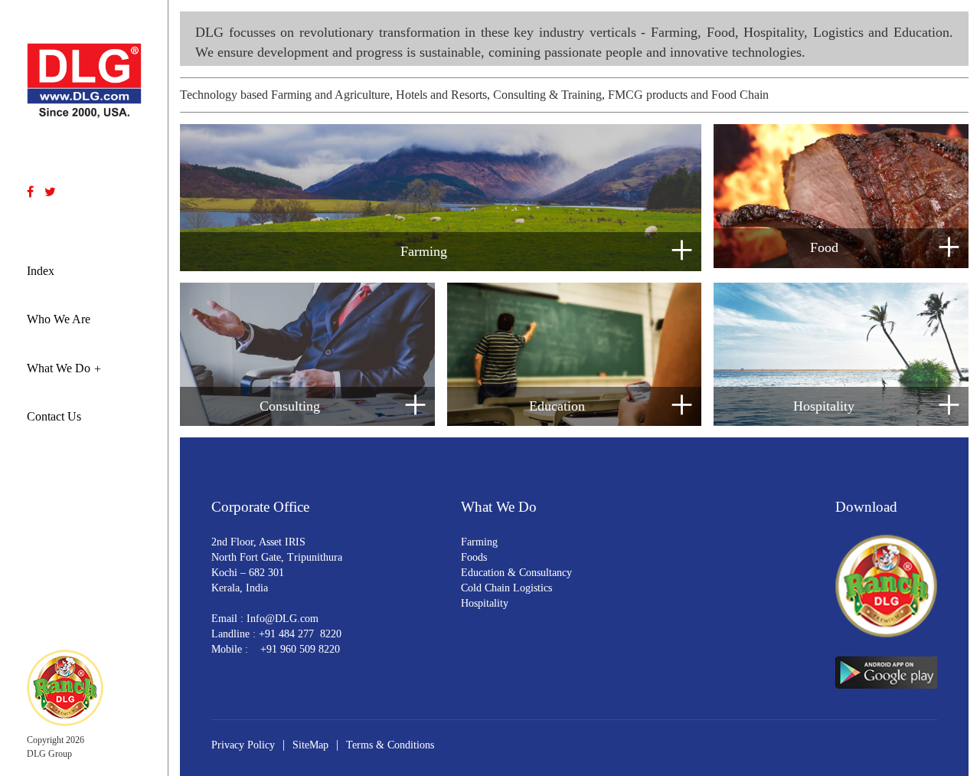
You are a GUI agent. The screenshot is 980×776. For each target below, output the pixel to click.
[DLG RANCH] (65, 686)
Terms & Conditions (390, 745)
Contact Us (54, 416)
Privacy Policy (243, 745)
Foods (474, 557)
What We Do (58, 368)
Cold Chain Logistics (506, 588)
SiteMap (310, 745)
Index (40, 270)
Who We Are (58, 319)
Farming (479, 542)
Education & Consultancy (516, 572)
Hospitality (484, 603)
